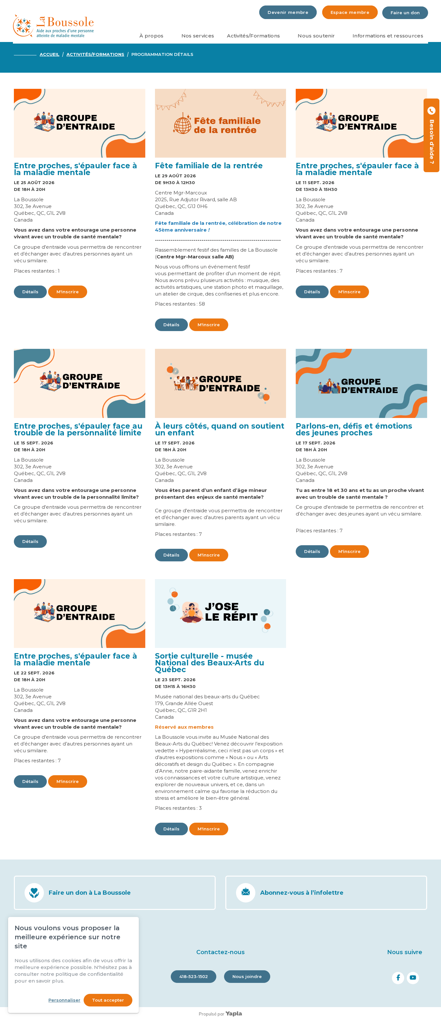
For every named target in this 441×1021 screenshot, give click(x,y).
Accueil (49, 54)
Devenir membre (288, 12)
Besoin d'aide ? (432, 140)
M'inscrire (67, 291)
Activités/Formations (253, 36)
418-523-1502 (193, 976)
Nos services (197, 36)
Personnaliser (64, 1000)
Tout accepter (108, 1000)
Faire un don (405, 12)
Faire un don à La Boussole (90, 892)
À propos (151, 36)
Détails (30, 291)
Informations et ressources (388, 36)
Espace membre (350, 12)
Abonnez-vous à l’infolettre (302, 892)
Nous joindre (247, 976)
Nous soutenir (316, 36)
